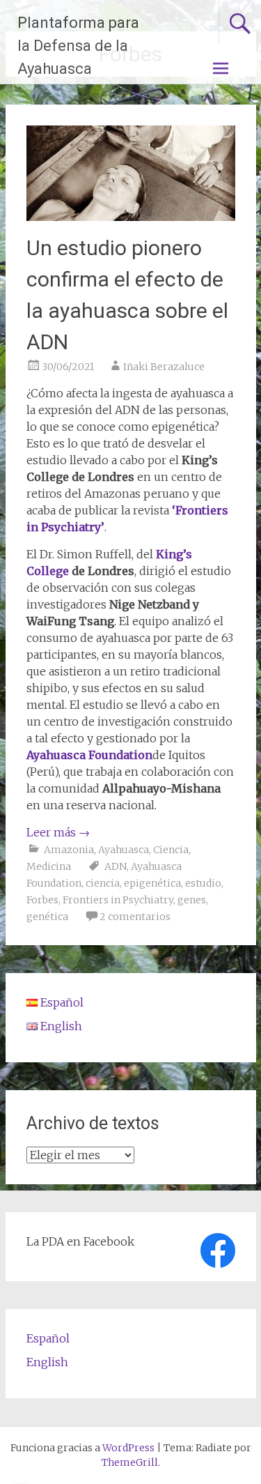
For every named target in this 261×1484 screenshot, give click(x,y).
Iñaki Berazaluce (164, 366)
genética (47, 916)
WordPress (128, 1447)
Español (48, 1338)
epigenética (152, 883)
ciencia (103, 883)
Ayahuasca (123, 849)
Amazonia (69, 849)
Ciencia (171, 849)
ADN (115, 866)
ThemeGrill (130, 1462)
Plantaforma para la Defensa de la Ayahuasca (78, 45)
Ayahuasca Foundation (89, 755)
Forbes (42, 900)
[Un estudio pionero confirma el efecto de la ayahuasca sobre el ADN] (130, 217)
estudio (203, 883)
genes (191, 900)
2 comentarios (135, 916)
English (47, 1362)
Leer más (58, 832)
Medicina (48, 866)
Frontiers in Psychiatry (118, 900)
